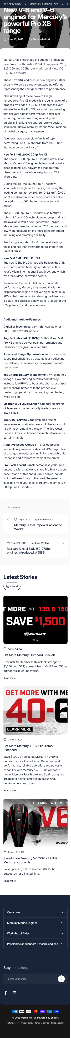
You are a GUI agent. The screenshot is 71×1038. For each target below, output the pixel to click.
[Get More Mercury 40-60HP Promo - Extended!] (35, 710)
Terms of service (41, 1031)
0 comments (14, 507)
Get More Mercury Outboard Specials (29, 655)
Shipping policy (56, 1031)
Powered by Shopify (47, 1025)
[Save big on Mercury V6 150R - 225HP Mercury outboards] (35, 823)
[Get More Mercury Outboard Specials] (35, 620)
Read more (9, 677)
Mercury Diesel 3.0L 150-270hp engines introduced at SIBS (29, 550)
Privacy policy (25, 1031)
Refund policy (11, 1031)
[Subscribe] (58, 987)
